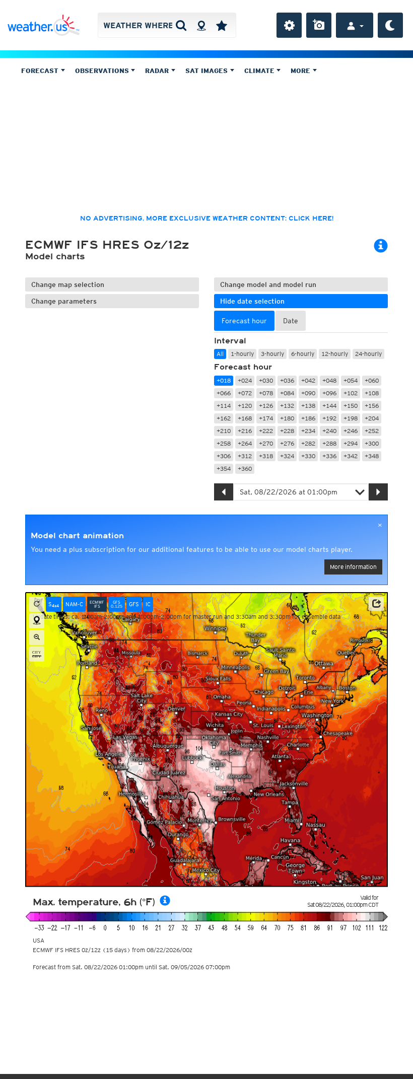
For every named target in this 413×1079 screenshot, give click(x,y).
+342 (350, 456)
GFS (134, 604)
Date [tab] (290, 321)
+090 (308, 393)
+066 (224, 393)
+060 (372, 380)
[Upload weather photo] (318, 25)
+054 (350, 380)
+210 (224, 431)
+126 (266, 405)
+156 (372, 405)
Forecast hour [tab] (244, 321)
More (301, 71)
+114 (224, 405)
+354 (224, 468)
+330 (308, 456)
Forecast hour (243, 367)
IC (148, 604)
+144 (329, 405)
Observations (103, 71)
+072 (245, 393)
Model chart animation (77, 535)
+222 (266, 431)
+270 (266, 443)
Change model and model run (268, 284)
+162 (224, 418)
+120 (245, 405)
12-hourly (334, 353)
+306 (224, 456)
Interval (230, 340)
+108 (372, 393)
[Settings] (289, 25)
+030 (266, 380)
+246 (350, 431)
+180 (287, 418)
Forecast (40, 71)
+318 (266, 456)
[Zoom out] (36, 637)
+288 (329, 443)
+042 (308, 380)
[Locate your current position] (36, 620)
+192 (329, 418)
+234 (308, 431)
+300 (372, 443)
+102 (350, 393)
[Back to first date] (36, 604)
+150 (350, 405)
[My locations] (222, 25)
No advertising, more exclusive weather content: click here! (206, 218)
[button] (376, 604)
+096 (329, 393)
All (220, 353)
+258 (224, 443)
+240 (329, 431)
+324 (287, 456)
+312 (245, 456)
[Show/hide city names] (36, 654)
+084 (287, 393)
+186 (308, 418)
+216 (245, 431)
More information (353, 566)
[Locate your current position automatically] (201, 25)
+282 (308, 443)
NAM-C (74, 604)
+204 (372, 418)
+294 (350, 443)
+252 (372, 431)
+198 (350, 418)
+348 (372, 456)
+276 (287, 443)
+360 (245, 468)
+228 (287, 431)
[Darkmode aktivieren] (390, 25)
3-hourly (272, 353)
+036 (287, 380)
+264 (245, 443)
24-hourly (368, 353)
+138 (308, 405)
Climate (260, 71)
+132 (287, 405)
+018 (224, 380)
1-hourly (242, 353)
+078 (266, 393)
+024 (245, 380)
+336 (329, 456)
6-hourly (302, 353)
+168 (245, 418)
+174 (266, 418)
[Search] (181, 25)
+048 (329, 380)
